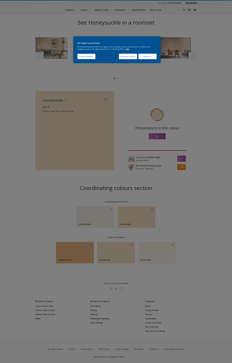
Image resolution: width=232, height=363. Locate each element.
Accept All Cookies (128, 56)
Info (127, 49)
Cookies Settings (86, 56)
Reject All (147, 56)
